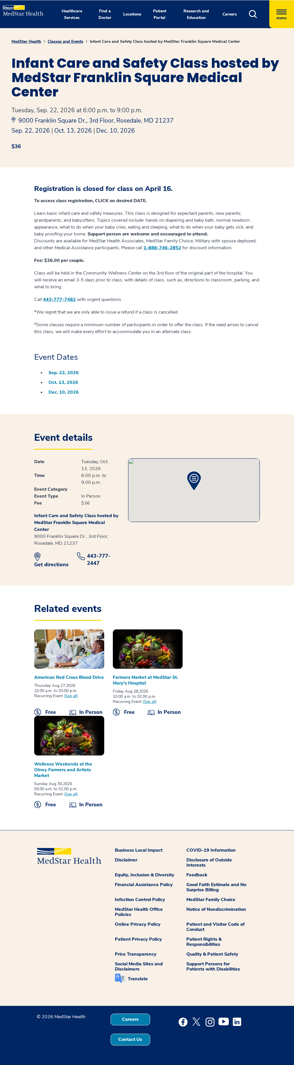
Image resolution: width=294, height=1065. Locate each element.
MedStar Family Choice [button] (210, 899)
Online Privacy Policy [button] (137, 924)
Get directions (51, 564)
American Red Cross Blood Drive (69, 677)
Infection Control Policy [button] (140, 899)
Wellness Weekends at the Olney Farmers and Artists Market (63, 769)
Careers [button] (230, 14)
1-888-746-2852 (162, 248)
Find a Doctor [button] (104, 14)
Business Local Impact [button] (139, 850)
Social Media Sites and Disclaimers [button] (139, 966)
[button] (259, 14)
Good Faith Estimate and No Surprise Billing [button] (216, 887)
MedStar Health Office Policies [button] (139, 912)
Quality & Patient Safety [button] (212, 954)
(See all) (71, 696)
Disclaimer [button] (126, 860)
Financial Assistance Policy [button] (144, 885)
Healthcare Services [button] (72, 14)
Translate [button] (138, 979)
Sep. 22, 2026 (30, 130)
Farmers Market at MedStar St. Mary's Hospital (145, 680)
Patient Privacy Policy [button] (138, 939)
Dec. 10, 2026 (115, 130)
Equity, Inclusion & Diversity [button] (144, 875)
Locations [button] (132, 14)
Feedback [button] (196, 875)
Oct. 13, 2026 (73, 130)
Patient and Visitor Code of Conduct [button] (215, 927)
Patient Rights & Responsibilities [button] (204, 942)
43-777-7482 (61, 299)
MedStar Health (26, 41)
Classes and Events (65, 41)
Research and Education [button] (196, 14)
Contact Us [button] (130, 1039)
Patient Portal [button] (159, 14)
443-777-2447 (99, 559)
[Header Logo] (20, 8)
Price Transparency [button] (135, 954)
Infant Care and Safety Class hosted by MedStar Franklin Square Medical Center (165, 41)
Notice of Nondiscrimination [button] (216, 909)
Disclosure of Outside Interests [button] (209, 862)
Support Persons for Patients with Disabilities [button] (213, 966)
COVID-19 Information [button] (211, 850)
